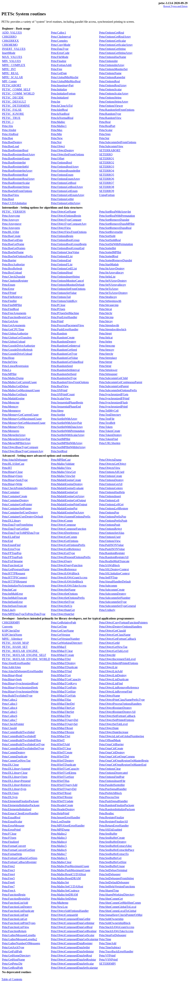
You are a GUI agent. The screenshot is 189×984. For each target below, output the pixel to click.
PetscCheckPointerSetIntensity (20, 488)
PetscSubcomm (108, 585)
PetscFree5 (8, 878)
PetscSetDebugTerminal (113, 870)
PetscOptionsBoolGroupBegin (69, 244)
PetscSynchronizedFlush (113, 402)
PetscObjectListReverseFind (115, 691)
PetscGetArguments (13, 325)
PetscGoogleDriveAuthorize (18, 345)
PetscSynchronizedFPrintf (114, 398)
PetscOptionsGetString (112, 48)
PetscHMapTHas (61, 699)
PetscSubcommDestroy (112, 593)
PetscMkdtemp (59, 902)
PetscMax (56, 130)
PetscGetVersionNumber (65, 638)
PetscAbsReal (10, 134)
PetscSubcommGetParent (114, 386)
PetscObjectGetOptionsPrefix (68, 545)
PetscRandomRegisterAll (113, 557)
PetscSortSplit (107, 236)
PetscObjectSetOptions (64, 593)
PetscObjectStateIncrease (113, 732)
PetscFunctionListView (15, 927)
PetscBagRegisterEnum (16, 158)
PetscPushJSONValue (112, 549)
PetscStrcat (105, 309)
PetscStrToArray (108, 288)
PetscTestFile (106, 418)
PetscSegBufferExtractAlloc (115, 845)
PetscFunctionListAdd (15, 902)
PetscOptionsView (110, 540)
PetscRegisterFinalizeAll (113, 821)
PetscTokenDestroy (110, 435)
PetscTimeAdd (107, 943)
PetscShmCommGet (111, 898)
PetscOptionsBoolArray (65, 166)
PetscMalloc (58, 121)
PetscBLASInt (10, 231)
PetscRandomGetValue (64, 357)
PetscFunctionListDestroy (17, 906)
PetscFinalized (10, 841)
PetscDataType (59, 48)
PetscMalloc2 (59, 833)
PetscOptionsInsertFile (112, 780)
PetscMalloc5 (59, 845)
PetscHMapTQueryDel (64, 720)
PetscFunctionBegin (13, 894)
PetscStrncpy (106, 349)
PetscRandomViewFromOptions (70, 382)
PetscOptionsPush (109, 524)
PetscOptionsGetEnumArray (67, 195)
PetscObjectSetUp (61, 605)
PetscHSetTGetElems (63, 772)
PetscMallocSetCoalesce (65, 890)
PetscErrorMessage (13, 825)
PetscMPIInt (9, 374)
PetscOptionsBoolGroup (65, 240)
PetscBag (7, 138)
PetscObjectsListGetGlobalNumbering (121, 736)
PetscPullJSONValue (111, 545)
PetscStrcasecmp (108, 305)
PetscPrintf (57, 321)
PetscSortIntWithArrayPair (66, 422)
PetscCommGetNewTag (16, 760)
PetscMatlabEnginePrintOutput (69, 504)
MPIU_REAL (10, 73)
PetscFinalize (58, 61)
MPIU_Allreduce (12, 638)
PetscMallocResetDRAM (66, 878)
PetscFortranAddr (61, 65)
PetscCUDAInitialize (14, 203)
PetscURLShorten (109, 443)
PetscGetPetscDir (12, 963)
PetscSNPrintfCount (63, 394)
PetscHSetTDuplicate (63, 764)
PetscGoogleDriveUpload (17, 353)
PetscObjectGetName (63, 211)
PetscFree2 (8, 866)
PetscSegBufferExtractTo (114, 854)
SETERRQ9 (106, 191)
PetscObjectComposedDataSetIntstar (72, 951)
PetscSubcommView (111, 146)
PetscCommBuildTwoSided (18, 732)
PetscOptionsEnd (61, 260)
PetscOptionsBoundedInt (65, 170)
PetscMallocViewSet (63, 476)
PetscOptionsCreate (110, 476)
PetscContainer (11, 492)
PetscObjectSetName (63, 589)
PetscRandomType (110, 113)
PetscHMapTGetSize (63, 691)
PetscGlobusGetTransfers (17, 337)
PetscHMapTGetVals (63, 695)
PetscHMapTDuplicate (64, 667)
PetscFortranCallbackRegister (19, 862)
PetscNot (56, 142)
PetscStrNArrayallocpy (112, 284)
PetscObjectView (61, 227)
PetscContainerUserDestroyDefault (22, 516)
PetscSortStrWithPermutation (116, 244)
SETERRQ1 (106, 158)
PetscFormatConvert (14, 845)
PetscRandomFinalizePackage (116, 805)
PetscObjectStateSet (62, 614)
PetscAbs (7, 126)
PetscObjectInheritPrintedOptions (118, 663)
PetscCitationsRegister (15, 280)
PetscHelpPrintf (60, 813)
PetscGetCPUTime (13, 329)
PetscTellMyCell (108, 410)
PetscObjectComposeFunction (68, 528)
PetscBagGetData (12, 240)
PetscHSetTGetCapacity (65, 768)
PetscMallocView (61, 467)
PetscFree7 (8, 886)
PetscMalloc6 (59, 849)
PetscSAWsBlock (109, 565)
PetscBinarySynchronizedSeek (20, 687)
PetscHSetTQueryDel (63, 789)
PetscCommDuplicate (14, 756)
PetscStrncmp (107, 345)
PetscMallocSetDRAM (64, 894)
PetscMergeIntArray (14, 435)
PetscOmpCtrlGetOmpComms (117, 756)
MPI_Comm (9, 81)
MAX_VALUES (12, 57)
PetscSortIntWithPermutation (68, 430)
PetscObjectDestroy (62, 150)
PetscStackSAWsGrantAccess (116, 927)
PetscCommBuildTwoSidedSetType (23, 748)
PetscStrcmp (106, 317)
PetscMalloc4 (59, 841)
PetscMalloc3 (59, 837)
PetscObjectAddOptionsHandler (70, 910)
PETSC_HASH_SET (15, 646)
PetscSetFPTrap (108, 577)
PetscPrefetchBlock (110, 793)
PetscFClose (9, 833)
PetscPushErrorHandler (64, 329)
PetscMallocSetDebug (64, 898)
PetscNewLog (59, 906)
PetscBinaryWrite (12, 484)
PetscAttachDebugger (15, 459)
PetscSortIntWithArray (64, 418)
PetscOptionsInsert (110, 496)
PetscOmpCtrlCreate (111, 748)
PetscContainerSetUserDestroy (20, 512)
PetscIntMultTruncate (14, 597)
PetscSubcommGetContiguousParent (120, 382)
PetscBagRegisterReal (15, 174)
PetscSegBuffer (108, 833)
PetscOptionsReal (109, 81)
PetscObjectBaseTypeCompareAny (22, 451)
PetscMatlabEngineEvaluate (67, 488)
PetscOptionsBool (61, 162)
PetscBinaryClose (12, 471)
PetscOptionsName (110, 73)
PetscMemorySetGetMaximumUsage (23, 422)
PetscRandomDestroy (63, 341)
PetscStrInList (107, 276)
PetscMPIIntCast (61, 459)
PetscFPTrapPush (12, 557)
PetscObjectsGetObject (112, 463)
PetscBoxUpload (12, 272)
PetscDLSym (10, 797)
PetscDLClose (10, 764)
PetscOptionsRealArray (113, 85)
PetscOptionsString (110, 97)
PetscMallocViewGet (63, 471)
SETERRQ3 (106, 166)
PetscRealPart (107, 126)
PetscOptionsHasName (112, 57)
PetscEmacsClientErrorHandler (20, 813)
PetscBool (8, 199)
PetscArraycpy (10, 219)
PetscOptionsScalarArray (113, 93)
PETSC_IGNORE (13, 113)
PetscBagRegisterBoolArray (18, 154)
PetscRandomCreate (63, 337)
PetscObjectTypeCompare (66, 219)
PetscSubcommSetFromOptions (117, 142)
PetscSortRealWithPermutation (117, 215)
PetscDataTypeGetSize (15, 528)
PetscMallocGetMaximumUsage (21, 390)
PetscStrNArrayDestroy (113, 280)
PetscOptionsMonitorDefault (67, 284)
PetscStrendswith (109, 325)
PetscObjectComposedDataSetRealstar (73, 959)
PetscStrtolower (108, 370)
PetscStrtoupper (108, 374)
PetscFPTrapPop (11, 553)
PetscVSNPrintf (108, 959)
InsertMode (8, 52)
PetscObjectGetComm (64, 536)
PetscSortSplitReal (110, 240)
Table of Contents (11, 979)
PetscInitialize (59, 89)
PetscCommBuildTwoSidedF (19, 736)
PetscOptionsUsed (110, 536)
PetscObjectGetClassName (114, 634)
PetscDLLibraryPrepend (16, 780)
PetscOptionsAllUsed (111, 471)
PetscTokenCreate (109, 430)
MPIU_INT (9, 69)
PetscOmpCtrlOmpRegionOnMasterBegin (124, 760)
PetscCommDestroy (13, 752)
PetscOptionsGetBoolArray (67, 186)
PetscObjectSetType (62, 601)
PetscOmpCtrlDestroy (112, 752)
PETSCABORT (11, 85)
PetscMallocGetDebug (15, 386)
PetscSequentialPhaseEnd (66, 406)
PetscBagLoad (10, 146)
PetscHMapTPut (60, 715)
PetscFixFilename (12, 561)
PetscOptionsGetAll (110, 484)
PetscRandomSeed (62, 366)
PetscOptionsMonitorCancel (67, 280)
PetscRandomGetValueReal (67, 361)
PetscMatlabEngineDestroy (67, 484)
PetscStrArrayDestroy (112, 268)
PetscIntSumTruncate (14, 605)
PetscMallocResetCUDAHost (68, 874)
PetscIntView (10, 361)
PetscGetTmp (59, 626)
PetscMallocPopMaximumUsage (70, 866)
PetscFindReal (10, 309)
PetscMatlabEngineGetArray (68, 496)
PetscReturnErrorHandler (114, 825)
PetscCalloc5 (9, 711)
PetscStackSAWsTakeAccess (116, 931)
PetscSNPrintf (59, 390)
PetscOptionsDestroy (111, 480)
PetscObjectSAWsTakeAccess (68, 585)
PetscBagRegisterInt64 (15, 166)
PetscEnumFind (11, 545)
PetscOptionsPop (109, 512)
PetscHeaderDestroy (63, 809)
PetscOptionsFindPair (111, 776)
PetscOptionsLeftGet (111, 504)
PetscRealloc (106, 813)
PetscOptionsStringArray (113, 101)
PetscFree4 (8, 874)
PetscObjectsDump (110, 459)
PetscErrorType (11, 549)
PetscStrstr (105, 366)
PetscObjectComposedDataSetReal (71, 955)
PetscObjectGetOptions (64, 540)
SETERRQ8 (106, 186)
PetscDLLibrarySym (14, 789)
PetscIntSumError (12, 601)
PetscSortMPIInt (60, 439)
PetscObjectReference (64, 569)
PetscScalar (105, 130)
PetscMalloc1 (59, 126)
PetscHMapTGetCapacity (66, 679)
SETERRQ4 (106, 170)
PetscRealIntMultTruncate (114, 561)
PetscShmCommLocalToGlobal (117, 910)
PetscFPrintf (9, 292)
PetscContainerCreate (14, 496)
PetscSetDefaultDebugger (114, 882)
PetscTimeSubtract (110, 947)
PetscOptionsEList (62, 256)
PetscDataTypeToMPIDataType (20, 532)
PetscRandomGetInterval (65, 345)
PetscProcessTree (109, 797)
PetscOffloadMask (110, 740)
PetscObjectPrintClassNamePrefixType (122, 699)
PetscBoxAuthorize (13, 264)
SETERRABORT (110, 150)
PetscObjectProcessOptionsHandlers (120, 703)
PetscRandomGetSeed (64, 349)
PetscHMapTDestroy (63, 663)
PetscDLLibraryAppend (16, 768)
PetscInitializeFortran (63, 93)
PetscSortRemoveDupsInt (114, 219)
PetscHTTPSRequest (14, 581)
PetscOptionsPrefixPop (112, 516)
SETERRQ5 (106, 174)
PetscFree (56, 69)
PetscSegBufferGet (110, 858)
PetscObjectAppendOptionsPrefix (70, 516)
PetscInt (55, 101)
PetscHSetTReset (61, 793)
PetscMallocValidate (63, 463)
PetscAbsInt (9, 130)
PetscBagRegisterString (16, 186)
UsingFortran (107, 195)
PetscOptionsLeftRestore (113, 508)
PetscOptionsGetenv (111, 488)
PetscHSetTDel (60, 756)
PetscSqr (104, 138)
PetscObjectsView (109, 467)
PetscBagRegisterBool (15, 150)
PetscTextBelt (107, 422)
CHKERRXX (10, 40)
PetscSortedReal (108, 256)
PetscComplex (59, 40)
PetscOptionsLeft (109, 500)
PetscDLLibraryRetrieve (16, 784)
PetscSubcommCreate (112, 589)
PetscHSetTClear (61, 748)
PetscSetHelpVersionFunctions (117, 886)
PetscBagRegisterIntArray (17, 170)
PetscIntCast (9, 589)
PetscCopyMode (60, 44)
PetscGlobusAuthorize (15, 333)
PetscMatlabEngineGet (64, 492)
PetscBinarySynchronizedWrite (20, 691)
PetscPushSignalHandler (113, 801)
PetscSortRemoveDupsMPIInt (116, 223)
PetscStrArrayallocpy (111, 272)
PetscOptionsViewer (111, 105)
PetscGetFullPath (12, 951)
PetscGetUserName (62, 630)
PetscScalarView (61, 398)
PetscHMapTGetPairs (63, 687)
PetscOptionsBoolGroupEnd (67, 248)
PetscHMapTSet (60, 736)
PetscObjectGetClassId (112, 630)
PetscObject (58, 146)
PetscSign (105, 134)
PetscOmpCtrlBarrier (111, 744)
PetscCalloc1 (58, 32)
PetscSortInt (58, 414)
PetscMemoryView (13, 426)
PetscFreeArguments (14, 313)
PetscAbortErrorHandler (16, 663)
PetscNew (57, 138)
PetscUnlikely (107, 610)
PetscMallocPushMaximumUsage (70, 870)
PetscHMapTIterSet (62, 711)
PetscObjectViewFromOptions (69, 231)
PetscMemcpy (10, 406)
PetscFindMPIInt (12, 305)
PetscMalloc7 (59, 854)
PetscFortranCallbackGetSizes (19, 858)
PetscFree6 (8, 882)
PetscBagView (10, 195)
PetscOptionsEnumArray (65, 178)
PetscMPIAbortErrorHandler (68, 825)
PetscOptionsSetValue (64, 292)
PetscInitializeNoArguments (18, 585)
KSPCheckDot (11, 630)
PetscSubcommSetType (113, 601)
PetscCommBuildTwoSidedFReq (21, 740)
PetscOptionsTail (61, 296)
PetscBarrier (9, 260)
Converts (7, 626)
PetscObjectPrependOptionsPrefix (71, 557)
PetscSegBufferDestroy (112, 841)
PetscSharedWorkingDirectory (117, 894)
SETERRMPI (107, 963)
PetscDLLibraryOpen (14, 776)
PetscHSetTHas (60, 780)
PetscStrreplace (108, 357)
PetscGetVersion (60, 634)
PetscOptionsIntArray (111, 65)
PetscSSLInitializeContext (114, 573)
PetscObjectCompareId (64, 914)
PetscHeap (8, 357)
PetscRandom (59, 333)
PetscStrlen (105, 341)
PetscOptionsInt (108, 61)
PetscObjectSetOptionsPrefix (68, 597)
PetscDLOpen (10, 793)
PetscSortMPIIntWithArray (67, 443)
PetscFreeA (9, 890)
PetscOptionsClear (110, 768)
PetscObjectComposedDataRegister (71, 943)
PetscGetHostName (13, 959)
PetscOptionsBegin (62, 236)
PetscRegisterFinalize (111, 817)
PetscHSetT (58, 740)
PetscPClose (58, 305)
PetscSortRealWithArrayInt (115, 211)
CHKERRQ (9, 36)
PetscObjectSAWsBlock (65, 573)
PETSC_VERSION (14, 211)
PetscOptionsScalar (110, 89)
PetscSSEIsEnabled (110, 829)
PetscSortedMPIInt (110, 252)
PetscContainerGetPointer (17, 504)
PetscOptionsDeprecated (113, 772)
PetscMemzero (10, 430)
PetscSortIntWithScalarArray (68, 435)
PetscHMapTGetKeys (64, 683)
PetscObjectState (109, 728)
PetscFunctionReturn (14, 931)
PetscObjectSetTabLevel (113, 724)
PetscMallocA (59, 858)
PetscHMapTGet (61, 675)
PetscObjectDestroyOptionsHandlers (120, 626)
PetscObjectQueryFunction (67, 565)
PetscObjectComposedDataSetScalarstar (74, 967)
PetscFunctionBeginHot (16, 898)
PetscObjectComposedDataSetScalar (72, 963)
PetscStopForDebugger (112, 935)
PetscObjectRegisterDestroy (115, 707)
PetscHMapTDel (61, 659)
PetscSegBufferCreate (112, 837)
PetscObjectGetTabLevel (113, 650)
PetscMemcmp (10, 402)
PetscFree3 (8, 870)
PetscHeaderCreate (62, 805)
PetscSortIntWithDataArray (67, 426)
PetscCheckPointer (13, 724)
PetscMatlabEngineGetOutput (68, 500)
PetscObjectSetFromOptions (67, 154)
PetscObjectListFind (111, 683)
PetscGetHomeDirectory (16, 955)
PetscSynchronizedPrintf (113, 406)
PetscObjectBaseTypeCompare (20, 447)
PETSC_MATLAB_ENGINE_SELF (24, 655)
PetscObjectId (107, 655)
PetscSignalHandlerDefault (115, 581)
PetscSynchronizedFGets (113, 394)
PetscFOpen (9, 837)
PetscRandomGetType (64, 353)
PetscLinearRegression (15, 366)
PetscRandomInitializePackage (117, 809)
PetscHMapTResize (62, 732)
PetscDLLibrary (11, 520)
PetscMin (56, 134)
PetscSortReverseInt (111, 231)
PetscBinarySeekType (15, 480)
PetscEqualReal (11, 817)
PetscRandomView (110, 117)
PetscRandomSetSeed (63, 374)
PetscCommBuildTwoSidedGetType (23, 744)
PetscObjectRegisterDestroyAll (117, 711)
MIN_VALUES (11, 61)
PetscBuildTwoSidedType (17, 695)
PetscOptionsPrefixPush (113, 520)
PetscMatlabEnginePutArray (67, 512)
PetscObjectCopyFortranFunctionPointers (123, 622)
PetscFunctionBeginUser (16, 317)
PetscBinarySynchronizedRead (20, 683)
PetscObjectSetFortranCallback (117, 715)
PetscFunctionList (12, 565)
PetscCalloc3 (9, 703)
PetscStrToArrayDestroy (113, 292)
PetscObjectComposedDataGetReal (71, 927)
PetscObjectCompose (63, 524)
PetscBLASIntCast (13, 463)
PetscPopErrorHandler (64, 317)
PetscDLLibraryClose (15, 772)
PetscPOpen (58, 309)
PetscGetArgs (10, 321)
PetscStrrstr (105, 361)
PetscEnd (7, 540)
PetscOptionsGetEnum (64, 191)
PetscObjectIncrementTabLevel (117, 659)
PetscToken (106, 426)
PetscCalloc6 (9, 715)
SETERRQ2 (106, 162)
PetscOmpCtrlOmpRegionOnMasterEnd (122, 764)
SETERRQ (106, 154)
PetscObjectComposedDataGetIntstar (72, 923)
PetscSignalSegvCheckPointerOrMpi (120, 914)
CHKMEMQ (10, 44)
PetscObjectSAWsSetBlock (67, 581)
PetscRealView (60, 386)
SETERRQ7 (106, 182)
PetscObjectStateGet (63, 610)
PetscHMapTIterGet (63, 707)
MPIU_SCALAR (12, 77)
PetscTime (105, 939)
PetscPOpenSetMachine (65, 313)
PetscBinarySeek (12, 679)
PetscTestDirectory (110, 414)
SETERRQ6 (106, 178)
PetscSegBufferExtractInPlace (116, 849)
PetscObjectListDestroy (113, 675)
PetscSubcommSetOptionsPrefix (118, 390)
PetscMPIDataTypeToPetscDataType (23, 614)
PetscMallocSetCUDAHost (67, 886)
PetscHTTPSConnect (14, 577)
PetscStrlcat (106, 337)
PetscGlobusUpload (13, 341)
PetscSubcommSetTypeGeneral (117, 605)
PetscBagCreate (11, 236)
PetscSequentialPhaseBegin (67, 402)
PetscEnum (8, 284)
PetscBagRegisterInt (14, 162)
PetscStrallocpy (108, 296)
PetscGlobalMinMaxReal (65, 81)
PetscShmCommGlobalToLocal (117, 906)
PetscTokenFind (108, 439)
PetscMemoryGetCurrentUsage (20, 414)
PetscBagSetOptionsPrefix (17, 256)
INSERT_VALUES (13, 48)
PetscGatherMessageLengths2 (19, 939)
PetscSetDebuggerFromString (116, 878)
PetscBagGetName (13, 244)
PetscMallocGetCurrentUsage (19, 382)
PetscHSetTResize (62, 797)
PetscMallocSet (60, 882)
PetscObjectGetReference (66, 549)
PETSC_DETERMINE (16, 105)
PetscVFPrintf (107, 955)
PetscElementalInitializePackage (20, 805)
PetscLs (6, 370)
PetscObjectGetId (109, 642)
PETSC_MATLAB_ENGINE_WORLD (26, 659)
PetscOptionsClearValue (65, 252)
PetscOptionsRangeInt (112, 77)
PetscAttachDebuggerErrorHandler (22, 671)
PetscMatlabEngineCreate (66, 480)
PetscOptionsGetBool (63, 182)
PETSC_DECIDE (13, 97)
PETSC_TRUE (11, 117)
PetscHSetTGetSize (62, 776)
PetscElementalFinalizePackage (20, 801)
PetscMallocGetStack (14, 394)
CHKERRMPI (11, 622)
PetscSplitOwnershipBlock (114, 923)
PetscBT (7, 467)
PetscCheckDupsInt (13, 276)
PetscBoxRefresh (12, 268)
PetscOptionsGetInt (62, 199)
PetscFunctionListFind (15, 914)
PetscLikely (9, 610)
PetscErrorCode (60, 52)
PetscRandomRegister (112, 553)
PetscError (8, 288)
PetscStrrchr (106, 353)
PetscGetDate (59, 73)
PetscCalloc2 (9, 699)
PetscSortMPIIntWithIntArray (68, 447)
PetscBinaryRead (12, 675)
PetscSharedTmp (109, 890)
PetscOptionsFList (61, 264)
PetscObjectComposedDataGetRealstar (74, 931)
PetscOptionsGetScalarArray (116, 44)
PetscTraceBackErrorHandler (116, 951)
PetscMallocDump (13, 378)
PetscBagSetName (13, 252)
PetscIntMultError (12, 593)
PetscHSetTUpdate (62, 801)
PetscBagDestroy (12, 142)
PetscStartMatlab (109, 264)
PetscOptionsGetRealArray (115, 36)
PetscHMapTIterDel (63, 703)
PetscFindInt (9, 301)
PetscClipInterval (61, 36)
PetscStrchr (105, 313)
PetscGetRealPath (12, 967)
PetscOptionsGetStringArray (116, 52)
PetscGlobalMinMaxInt (64, 77)
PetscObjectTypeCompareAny (69, 223)
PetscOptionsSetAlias (111, 532)
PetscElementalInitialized (16, 809)
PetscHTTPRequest (13, 573)
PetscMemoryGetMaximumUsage (22, 418)
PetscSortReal (59, 451)
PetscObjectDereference (65, 532)
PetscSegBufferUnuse (112, 866)
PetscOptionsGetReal (111, 32)
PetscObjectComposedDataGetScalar (72, 935)
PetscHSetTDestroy (62, 760)
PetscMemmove (11, 410)
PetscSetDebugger (110, 874)
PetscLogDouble (61, 821)
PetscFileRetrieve (12, 296)
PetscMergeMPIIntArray (16, 443)
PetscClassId (9, 728)
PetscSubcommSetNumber (114, 597)
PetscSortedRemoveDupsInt (115, 260)
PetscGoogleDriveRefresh (17, 349)
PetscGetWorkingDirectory (67, 642)
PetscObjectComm (62, 520)
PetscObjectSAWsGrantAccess (69, 577)
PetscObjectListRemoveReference (119, 687)
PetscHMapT (58, 646)
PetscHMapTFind (61, 671)
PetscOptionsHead (62, 272)
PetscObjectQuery (61, 561)
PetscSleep (57, 410)
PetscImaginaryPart (62, 85)
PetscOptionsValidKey (64, 301)
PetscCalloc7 (9, 720)
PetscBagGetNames (13, 248)
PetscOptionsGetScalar (112, 40)
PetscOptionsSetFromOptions (68, 288)
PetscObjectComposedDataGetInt (70, 919)
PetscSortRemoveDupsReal (115, 227)
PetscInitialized (59, 97)
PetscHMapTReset (62, 728)
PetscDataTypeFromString (17, 524)
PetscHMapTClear (62, 650)
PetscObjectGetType (63, 553)
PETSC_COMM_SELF (16, 89)
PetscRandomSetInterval (65, 370)
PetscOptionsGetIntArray (65, 203)
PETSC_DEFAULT (14, 101)
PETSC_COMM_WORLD (18, 93)
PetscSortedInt (107, 248)
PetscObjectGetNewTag (113, 646)
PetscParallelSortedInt (112, 784)
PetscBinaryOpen (12, 476)
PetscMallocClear (61, 862)
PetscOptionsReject (110, 528)
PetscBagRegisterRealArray (18, 178)
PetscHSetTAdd (60, 744)
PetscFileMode (59, 57)
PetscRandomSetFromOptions (116, 109)
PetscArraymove (11, 223)
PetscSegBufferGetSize (112, 862)
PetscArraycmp (11, 215)
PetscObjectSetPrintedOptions (116, 720)
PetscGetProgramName (15, 569)
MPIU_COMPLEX (13, 65)
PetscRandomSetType (64, 378)
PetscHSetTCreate (61, 752)
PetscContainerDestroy (15, 500)
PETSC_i (7, 121)
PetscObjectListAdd (111, 671)
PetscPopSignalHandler (113, 789)
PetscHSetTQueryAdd (64, 784)
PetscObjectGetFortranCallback (117, 638)
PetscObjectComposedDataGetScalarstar (74, 939)
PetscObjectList (108, 667)
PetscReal (105, 121)
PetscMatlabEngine (13, 398)
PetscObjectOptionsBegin (66, 215)
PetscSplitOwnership (111, 919)
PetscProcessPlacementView (67, 325)
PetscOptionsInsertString (65, 276)
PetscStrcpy (106, 321)
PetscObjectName (109, 695)
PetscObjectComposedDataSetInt (70, 947)
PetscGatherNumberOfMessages (21, 943)
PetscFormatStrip (12, 854)
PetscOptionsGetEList (64, 268)
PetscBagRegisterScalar (16, 182)
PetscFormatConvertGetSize (18, 849)
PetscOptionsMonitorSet (113, 69)
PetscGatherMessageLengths (19, 935)
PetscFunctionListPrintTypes (18, 923)
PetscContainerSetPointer (17, 508)
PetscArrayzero (11, 227)
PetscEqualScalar (12, 821)
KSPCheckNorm (12, 634)
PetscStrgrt (105, 333)
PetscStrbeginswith (110, 301)
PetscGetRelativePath (63, 622)
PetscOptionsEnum (62, 174)
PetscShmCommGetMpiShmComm (120, 902)
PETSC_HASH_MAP (15, 642)
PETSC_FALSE (12, 109)
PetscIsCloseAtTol (62, 105)
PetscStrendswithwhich (112, 329)
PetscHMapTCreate (62, 655)
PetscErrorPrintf (11, 829)
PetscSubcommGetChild (113, 378)
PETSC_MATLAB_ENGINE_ (20, 650)
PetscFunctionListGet (14, 919)
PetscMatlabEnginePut (64, 508)
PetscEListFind (11, 536)
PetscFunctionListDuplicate (18, 910)
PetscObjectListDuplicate (114, 679)
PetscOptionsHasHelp (112, 492)
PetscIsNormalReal (62, 117)
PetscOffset (57, 158)
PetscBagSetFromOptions (17, 191)
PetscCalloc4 (9, 707)
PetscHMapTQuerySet (64, 724)
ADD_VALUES (12, 32)
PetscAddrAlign (11, 667)
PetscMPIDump (60, 829)
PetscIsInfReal (59, 109)
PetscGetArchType (13, 947)
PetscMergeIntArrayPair (16, 439)
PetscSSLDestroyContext (114, 569)
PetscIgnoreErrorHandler (65, 817)
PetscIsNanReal (60, 113)
